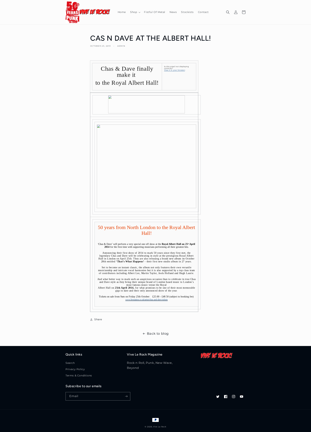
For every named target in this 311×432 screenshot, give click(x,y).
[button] (135, 12)
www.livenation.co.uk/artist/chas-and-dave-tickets (146, 299)
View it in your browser (174, 70)
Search (70, 363)
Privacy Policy (75, 369)
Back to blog (158, 334)
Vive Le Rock (159, 427)
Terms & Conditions (79, 375)
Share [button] (98, 319)
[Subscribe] (126, 396)
